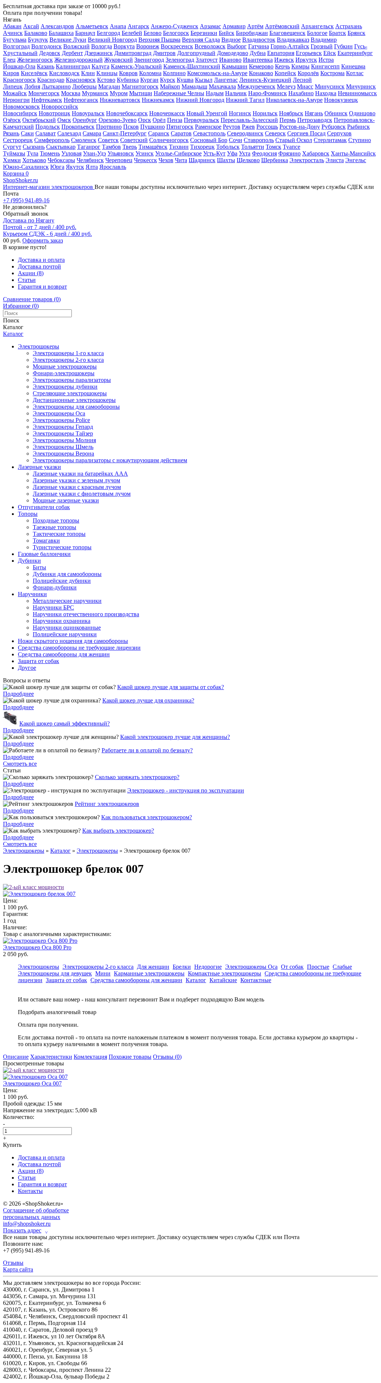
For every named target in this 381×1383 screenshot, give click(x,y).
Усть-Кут (214, 153)
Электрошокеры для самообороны (76, 406)
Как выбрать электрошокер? (118, 830)
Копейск (285, 73)
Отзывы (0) (167, 1057)
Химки (12, 160)
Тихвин (179, 147)
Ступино (359, 140)
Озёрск (12, 120)
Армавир (234, 26)
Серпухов (339, 133)
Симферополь (52, 140)
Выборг (237, 46)
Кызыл (203, 80)
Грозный (322, 46)
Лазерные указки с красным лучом (77, 487)
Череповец (118, 160)
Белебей (132, 33)
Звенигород (149, 60)
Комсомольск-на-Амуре (217, 73)
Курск (167, 80)
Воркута (124, 46)
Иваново (230, 60)
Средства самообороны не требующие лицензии (79, 647)
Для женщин (153, 967)
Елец (9, 60)
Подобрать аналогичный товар (57, 1012)
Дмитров (164, 53)
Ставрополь (259, 140)
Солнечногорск (169, 140)
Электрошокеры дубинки (65, 386)
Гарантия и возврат (42, 286)
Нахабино (301, 93)
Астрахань (348, 26)
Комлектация (90, 1057)
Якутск (75, 167)
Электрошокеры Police (61, 420)
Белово (152, 33)
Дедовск (49, 53)
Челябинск (90, 160)
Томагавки (46, 540)
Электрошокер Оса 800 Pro (37, 947)
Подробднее (18, 694)
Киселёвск (34, 73)
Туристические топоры (62, 547)
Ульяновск (121, 153)
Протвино (109, 126)
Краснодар (50, 80)
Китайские (223, 980)
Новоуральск (88, 113)
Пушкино (152, 126)
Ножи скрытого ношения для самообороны (73, 641)
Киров (11, 73)
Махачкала (222, 86)
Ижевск (284, 60)
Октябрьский (39, 120)
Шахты (226, 160)
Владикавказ (293, 39)
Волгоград (16, 46)
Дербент (72, 53)
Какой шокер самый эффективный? (64, 723)
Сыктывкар (61, 147)
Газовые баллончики (44, 554)
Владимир (324, 39)
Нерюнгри (16, 100)
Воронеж (147, 46)
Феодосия (264, 153)
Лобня (32, 86)
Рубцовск (333, 126)
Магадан (109, 86)
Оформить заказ (42, 240)
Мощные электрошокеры (65, 366)
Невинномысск (357, 93)
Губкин (343, 46)
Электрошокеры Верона (63, 453)
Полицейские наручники (65, 634)
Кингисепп (325, 66)
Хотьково (34, 160)
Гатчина (258, 46)
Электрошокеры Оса (59, 413)
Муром (119, 93)
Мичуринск (361, 86)
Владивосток (258, 39)
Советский (134, 140)
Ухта (244, 153)
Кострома (332, 73)
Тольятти (252, 147)
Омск (64, 120)
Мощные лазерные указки (66, 500)
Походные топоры (56, 520)
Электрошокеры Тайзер (63, 433)
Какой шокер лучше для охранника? (148, 700)
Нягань (12, 19)
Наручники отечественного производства (86, 614)
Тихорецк (202, 147)
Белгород (108, 33)
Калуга (100, 66)
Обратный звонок (25, 213)
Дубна (258, 53)
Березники (203, 33)
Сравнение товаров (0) (32, 299)
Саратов (181, 133)
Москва (70, 93)
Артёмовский (282, 26)
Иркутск (306, 60)
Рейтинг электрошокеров (107, 804)
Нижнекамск (158, 100)
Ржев (248, 126)
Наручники (32, 594)
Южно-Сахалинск (26, 167)
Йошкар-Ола (19, 66)
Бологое (317, 33)
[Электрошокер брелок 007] (39, 894)
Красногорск (19, 80)
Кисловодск (64, 73)
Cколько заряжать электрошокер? (137, 777)
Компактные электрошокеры (224, 973)
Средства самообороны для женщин (64, 654)
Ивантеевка (258, 60)
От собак (292, 967)
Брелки (182, 967)
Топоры (28, 514)
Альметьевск (92, 26)
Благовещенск (287, 33)
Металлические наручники (67, 601)
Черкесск (145, 160)
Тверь (129, 147)
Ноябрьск (291, 113)
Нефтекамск (46, 100)
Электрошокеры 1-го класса (68, 353)
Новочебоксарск (127, 113)
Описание (16, 1057)
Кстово (106, 80)
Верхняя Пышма (159, 39)
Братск (337, 33)
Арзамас (210, 26)
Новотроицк (54, 113)
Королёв (308, 73)
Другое (27, 668)
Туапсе (291, 147)
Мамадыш (194, 86)
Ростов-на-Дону (299, 126)
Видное (231, 39)
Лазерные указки (39, 467)
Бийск (226, 33)
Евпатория (280, 53)
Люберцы (84, 86)
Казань (45, 66)
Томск (273, 147)
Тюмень (50, 153)
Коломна (150, 73)
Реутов (231, 126)
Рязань (11, 133)
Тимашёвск (152, 147)
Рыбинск (358, 126)
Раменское (208, 126)
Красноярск (81, 80)
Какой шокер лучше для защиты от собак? (170, 687)
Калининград (73, 66)
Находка (325, 93)
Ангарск (138, 26)
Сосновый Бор (208, 140)
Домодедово (232, 53)
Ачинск (13, 33)
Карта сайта (18, 1269)
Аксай (31, 26)
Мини (103, 973)
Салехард (69, 133)
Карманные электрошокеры (149, 973)
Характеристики (51, 1057)
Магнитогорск (140, 86)
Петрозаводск (314, 120)
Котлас (355, 73)
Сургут (12, 147)
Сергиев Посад (306, 133)
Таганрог (88, 147)
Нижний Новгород (200, 100)
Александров (57, 26)
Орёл (159, 120)
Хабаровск (315, 153)
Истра (326, 60)
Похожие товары (130, 1057)
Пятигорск (179, 126)
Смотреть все (20, 763)
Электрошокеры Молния (64, 440)
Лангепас (226, 80)
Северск (275, 133)
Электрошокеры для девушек (55, 973)
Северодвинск (245, 133)
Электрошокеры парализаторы (72, 380)
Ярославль (112, 167)
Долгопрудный (196, 53)
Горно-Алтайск (289, 46)
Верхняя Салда (201, 39)
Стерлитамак (330, 140)
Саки (27, 133)
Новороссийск (59, 106)
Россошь (267, 126)
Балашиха (61, 33)
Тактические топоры (59, 534)
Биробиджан (252, 33)
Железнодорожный (78, 60)
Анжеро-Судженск (174, 26)
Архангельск (317, 26)
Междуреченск (256, 86)
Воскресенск (177, 46)
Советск (108, 140)
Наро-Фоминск (267, 93)
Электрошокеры (38, 346)
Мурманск (95, 93)
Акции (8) (31, 273)
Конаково (261, 73)
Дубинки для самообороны (67, 574)
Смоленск (83, 140)
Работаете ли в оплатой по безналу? (147, 750)
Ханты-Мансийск (353, 153)
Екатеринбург (355, 53)
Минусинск (330, 86)
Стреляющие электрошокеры (70, 393)
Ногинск (240, 113)
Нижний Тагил (245, 100)
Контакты (30, 1191)
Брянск (356, 33)
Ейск (329, 53)
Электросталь (306, 160)
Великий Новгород (112, 39)
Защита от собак (38, 661)
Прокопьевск (78, 126)
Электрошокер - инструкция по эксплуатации (185, 790)
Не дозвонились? (25, 207)
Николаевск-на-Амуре (294, 100)
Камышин (234, 66)
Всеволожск (210, 46)
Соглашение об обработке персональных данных (36, 1213)
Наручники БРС (53, 607)
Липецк (13, 86)
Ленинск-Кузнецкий (265, 80)
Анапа (118, 26)
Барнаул (85, 33)
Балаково (35, 33)
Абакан (12, 26)
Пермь (287, 120)
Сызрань (34, 147)
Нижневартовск (120, 100)
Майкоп (170, 86)
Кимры (300, 66)
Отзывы (13, 1263)
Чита (181, 160)
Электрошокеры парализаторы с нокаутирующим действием (110, 460)
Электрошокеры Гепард (63, 427)
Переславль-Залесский (249, 120)
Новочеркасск (167, 113)
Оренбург (85, 120)
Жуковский (118, 60)
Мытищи (140, 93)
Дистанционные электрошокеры (74, 400)
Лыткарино (56, 86)
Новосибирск (20, 113)
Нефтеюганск (81, 100)
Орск (144, 120)
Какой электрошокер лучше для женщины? (175, 737)
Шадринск (202, 160)
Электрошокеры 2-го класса (68, 360)
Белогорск (176, 33)
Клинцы (107, 73)
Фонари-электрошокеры (64, 373)
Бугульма (14, 39)
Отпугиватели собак (44, 507)
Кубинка (128, 80)
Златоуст (207, 60)
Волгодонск (46, 46)
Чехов (166, 160)
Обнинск (336, 113)
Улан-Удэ (94, 153)
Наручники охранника (61, 621)
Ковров (128, 73)
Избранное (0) (21, 306)
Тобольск (228, 147)
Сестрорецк (18, 140)
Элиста (335, 160)
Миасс (305, 86)
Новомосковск (21, 106)
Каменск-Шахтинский (191, 66)
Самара (92, 133)
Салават (45, 133)
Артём (255, 26)
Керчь (282, 66)
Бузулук (38, 39)
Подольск (47, 126)
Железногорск (35, 60)
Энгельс (355, 160)
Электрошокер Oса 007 (32, 1083)
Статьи (27, 280)
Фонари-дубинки (55, 587)
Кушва (185, 80)
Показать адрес (25, 1230)
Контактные (255, 980)
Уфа (232, 153)
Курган (149, 80)
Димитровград (132, 53)
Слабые (342, 967)
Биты (39, 567)
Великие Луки (67, 39)
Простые (318, 967)
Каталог (13, 334)
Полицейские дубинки (62, 581)
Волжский (76, 46)
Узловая (71, 153)
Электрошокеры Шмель (63, 447)
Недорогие (208, 967)
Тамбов (111, 147)
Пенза (174, 120)
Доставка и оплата (41, 260)
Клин (88, 73)
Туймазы (14, 153)
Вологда (101, 46)
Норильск (265, 113)
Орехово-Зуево (118, 120)
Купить (12, 1145)
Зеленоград (180, 60)
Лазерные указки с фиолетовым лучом (82, 494)
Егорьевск (309, 53)
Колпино (174, 73)
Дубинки (29, 560)
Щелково (248, 160)
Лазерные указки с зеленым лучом (76, 480)
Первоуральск (201, 120)
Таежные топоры (54, 527)
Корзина (16, 173)
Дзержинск (98, 53)
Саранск (158, 133)
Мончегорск (44, 93)
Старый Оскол (293, 140)
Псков (131, 126)
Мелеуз (286, 86)
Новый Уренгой (206, 113)
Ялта (92, 167)
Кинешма (353, 66)
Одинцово (362, 113)
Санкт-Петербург (125, 133)
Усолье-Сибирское (178, 153)
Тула (32, 153)
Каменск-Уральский (136, 66)
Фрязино (289, 153)
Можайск (15, 93)
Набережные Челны (179, 93)
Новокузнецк (341, 100)
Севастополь (209, 133)
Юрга (57, 167)
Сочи (235, 140)
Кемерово (261, 66)
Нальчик (236, 93)
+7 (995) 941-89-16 (26, 200)
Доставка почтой (39, 266)
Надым (215, 93)
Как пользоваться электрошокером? (146, 817)
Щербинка (274, 160)
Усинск (144, 153)
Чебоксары (61, 160)
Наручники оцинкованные (67, 627)
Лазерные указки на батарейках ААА (80, 473)
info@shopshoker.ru (27, 1223)
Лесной (302, 80)
